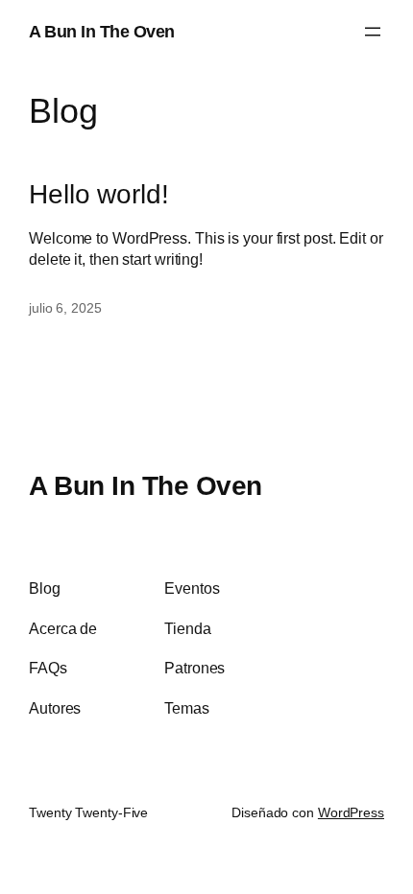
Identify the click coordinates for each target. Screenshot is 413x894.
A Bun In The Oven (102, 31)
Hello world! (99, 193)
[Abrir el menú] (372, 31)
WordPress (351, 812)
